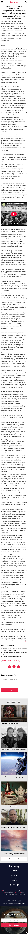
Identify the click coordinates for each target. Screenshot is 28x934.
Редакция (14, 880)
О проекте (14, 870)
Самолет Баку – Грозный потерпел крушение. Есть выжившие (14, 854)
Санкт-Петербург (7, 891)
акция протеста (6, 660)
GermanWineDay (8, 892)
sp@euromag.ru (21, 903)
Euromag (14, 2)
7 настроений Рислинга (10, 894)
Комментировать (9, 690)
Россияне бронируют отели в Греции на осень (15, 653)
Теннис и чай (14, 807)
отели (22, 892)
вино (17, 892)
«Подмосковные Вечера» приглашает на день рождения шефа (15, 649)
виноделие (21, 894)
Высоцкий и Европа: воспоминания (14, 749)
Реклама (14, 875)
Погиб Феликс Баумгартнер (14, 777)
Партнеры (14, 878)
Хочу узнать (14, 925)
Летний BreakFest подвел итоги (12, 656)
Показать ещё (14, 859)
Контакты (14, 873)
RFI (26, 642)
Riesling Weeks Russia (20, 891)
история (16, 660)
